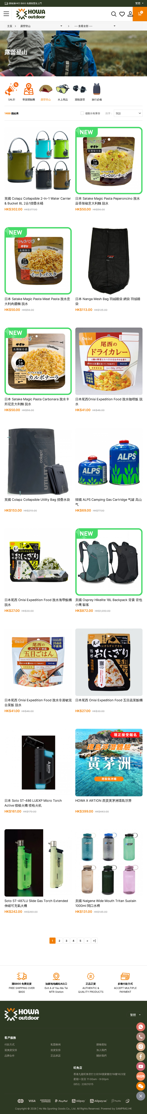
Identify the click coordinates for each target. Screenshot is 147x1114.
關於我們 (101, 1055)
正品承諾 (56, 1055)
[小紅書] (140, 1076)
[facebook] (140, 1056)
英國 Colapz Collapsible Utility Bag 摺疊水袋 (37, 499)
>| (94, 940)
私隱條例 (56, 1044)
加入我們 (101, 1049)
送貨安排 (56, 1049)
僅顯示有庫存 (92, 113)
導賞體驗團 (28, 99)
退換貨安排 (10, 1049)
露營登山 (46, 99)
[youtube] (140, 1066)
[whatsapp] (140, 1026)
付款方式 (9, 1044)
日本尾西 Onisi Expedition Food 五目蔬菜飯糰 (109, 700)
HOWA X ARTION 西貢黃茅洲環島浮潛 (103, 800)
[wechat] (140, 1086)
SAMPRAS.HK (124, 1108)
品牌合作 (9, 1055)
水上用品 (63, 99)
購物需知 (101, 1044)
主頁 (9, 25)
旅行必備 (97, 99)
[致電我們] (140, 1036)
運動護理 (80, 99)
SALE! (11, 99)
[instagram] (140, 1046)
